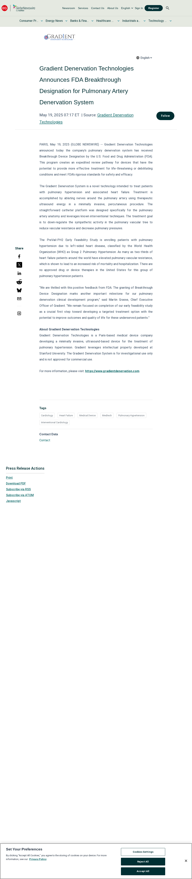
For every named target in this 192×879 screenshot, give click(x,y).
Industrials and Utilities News (131, 21)
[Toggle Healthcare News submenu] (118, 21)
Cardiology (47, 415)
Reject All (143, 861)
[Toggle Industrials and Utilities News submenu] (144, 21)
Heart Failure (66, 415)
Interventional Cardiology (54, 422)
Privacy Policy (37, 859)
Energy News (54, 21)
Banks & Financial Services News (79, 21)
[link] (68, 8)
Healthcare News (105, 21)
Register (153, 8)
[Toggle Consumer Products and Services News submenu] (42, 21)
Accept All (143, 871)
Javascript (13, 501)
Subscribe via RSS (18, 489)
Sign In (139, 8)
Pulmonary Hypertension (131, 415)
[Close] (186, 861)
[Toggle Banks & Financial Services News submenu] (92, 21)
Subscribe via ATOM (20, 495)
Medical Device (87, 415)
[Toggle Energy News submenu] (66, 21)
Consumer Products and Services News (29, 21)
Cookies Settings (143, 851)
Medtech (107, 415)
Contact (44, 440)
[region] (96, 861)
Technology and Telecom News (157, 21)
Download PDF (16, 483)
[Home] (18, 8)
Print (9, 477)
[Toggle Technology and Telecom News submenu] (170, 21)
